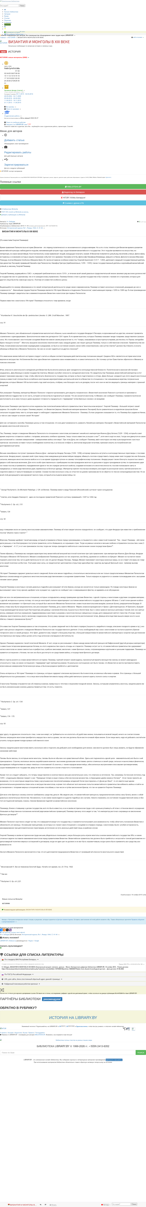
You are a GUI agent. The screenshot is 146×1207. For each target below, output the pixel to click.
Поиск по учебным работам (16, 122)
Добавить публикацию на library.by (13, 215)
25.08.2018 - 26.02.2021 (12, 98)
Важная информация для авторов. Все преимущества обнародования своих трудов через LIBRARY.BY (37, 35)
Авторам (7, 14)
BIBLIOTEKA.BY (40, 1035)
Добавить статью (14, 140)
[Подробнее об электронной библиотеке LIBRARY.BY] (133, 1029)
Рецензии (7, 20)
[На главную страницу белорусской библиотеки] (73, 1040)
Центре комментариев (65, 919)
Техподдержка (40, 1033)
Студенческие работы (12, 116)
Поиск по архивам (12, 109)
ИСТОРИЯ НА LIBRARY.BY (73, 1017)
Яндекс (30, 941)
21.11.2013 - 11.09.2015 (12, 102)
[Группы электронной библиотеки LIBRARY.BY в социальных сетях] (5, 29)
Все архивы (10, 107)
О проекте (7, 22)
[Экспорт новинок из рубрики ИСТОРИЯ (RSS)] (0, 171)
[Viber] (10, 930)
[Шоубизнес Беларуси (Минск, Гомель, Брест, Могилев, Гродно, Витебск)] (3, 1028)
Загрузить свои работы (115, 1060)
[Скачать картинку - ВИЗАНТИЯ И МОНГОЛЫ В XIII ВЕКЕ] (1, 948)
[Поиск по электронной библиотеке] (5, 27)
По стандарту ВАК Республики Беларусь (20, 959)
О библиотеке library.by (10, 209)
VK (60, 1026)
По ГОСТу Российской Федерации (17, 974)
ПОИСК (140, 1052)
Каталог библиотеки (11, 12)
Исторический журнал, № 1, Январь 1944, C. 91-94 (40, 934)
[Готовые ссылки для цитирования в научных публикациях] (45, 1204)
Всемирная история (15, 32)
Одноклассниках (82, 1026)
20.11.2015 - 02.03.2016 (24, 94)
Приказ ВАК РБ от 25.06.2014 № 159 (130, 964)
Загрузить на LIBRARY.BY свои (16, 124)
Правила (31, 1033)
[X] (7, 930)
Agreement (108, 177)
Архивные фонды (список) (13, 90)
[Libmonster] (126, 1029)
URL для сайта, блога (32, 979)
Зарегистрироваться (16, 164)
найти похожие (137, 37)
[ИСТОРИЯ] (3, 42)
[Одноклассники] (4, 930)
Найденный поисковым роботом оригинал (21, 984)
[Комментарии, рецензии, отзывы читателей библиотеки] (40, 1204)
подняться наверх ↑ (7, 949)
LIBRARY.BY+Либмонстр (8, 941)
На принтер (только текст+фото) (13, 932)
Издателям (18, 1033)
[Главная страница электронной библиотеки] (5, 9)
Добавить (7, 24)
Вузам (6, 16)
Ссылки (7, 18)
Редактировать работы (17, 152)
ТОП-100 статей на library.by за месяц (15, 212)
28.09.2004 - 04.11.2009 (12, 96)
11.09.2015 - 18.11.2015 (12, 100)
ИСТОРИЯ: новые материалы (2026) (13, 57)
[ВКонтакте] (1, 930)
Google (37, 941)
